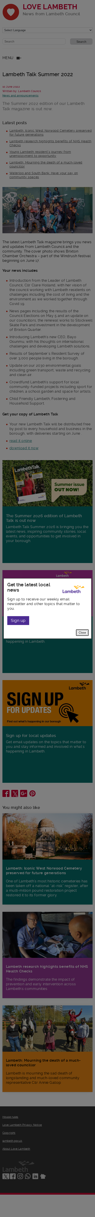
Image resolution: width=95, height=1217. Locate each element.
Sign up (18, 620)
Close (82, 632)
